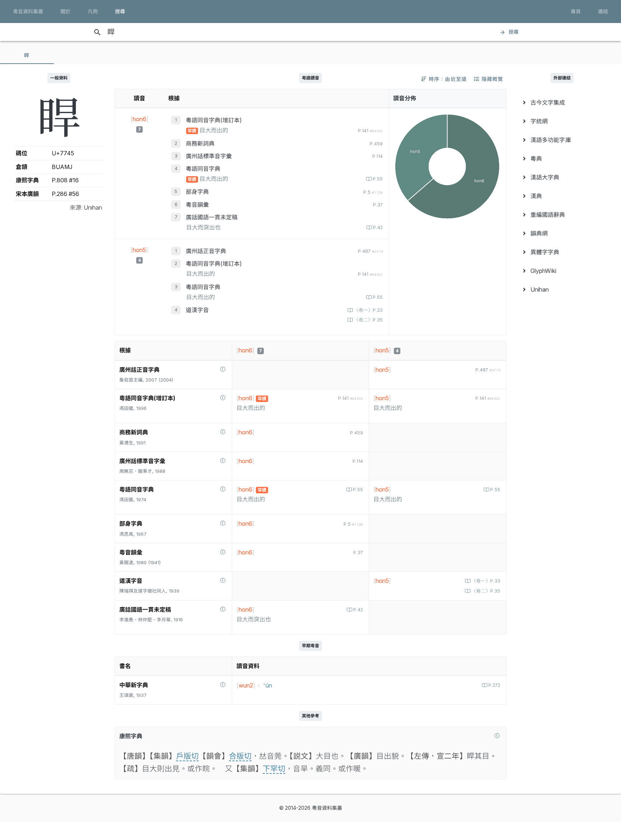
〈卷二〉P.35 (368, 320)
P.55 (378, 179)
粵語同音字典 (203, 168)
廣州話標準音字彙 (209, 156)
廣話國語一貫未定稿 (212, 217)
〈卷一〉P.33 (368, 310)
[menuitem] (562, 102)
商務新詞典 (200, 143)
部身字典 (197, 191)
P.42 (378, 227)
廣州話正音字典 (206, 251)
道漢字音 (197, 310)
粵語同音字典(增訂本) (214, 120)
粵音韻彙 (197, 204)
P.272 (494, 685)
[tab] (27, 55)
